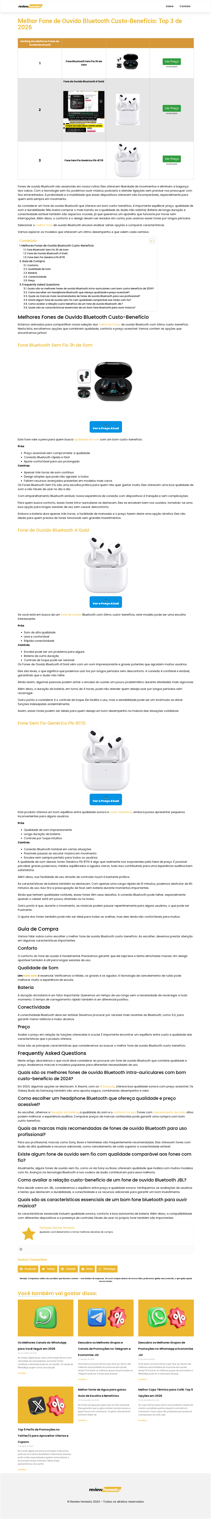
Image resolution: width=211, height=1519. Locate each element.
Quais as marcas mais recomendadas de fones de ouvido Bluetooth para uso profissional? (84, 296)
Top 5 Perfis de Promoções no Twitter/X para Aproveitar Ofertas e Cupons (43, 1436)
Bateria (32, 273)
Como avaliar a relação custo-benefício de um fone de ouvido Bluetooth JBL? (75, 303)
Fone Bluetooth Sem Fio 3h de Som (48, 249)
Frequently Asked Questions (40, 284)
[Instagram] (20, 1249)
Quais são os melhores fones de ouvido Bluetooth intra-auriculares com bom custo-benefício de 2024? (90, 288)
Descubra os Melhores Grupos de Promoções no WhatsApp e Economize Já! (165, 1349)
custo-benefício (121, 812)
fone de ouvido (71, 615)
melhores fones (109, 324)
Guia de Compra (33, 261)
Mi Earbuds (107, 1086)
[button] (28, 1269)
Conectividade (37, 276)
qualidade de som (86, 439)
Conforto (32, 265)
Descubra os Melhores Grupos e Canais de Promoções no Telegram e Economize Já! (104, 1349)
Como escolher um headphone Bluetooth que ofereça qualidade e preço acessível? (79, 292)
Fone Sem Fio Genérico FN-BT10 (46, 257)
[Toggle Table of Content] (150, 241)
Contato (185, 6)
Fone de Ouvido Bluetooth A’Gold (47, 253)
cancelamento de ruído (169, 1112)
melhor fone (44, 225)
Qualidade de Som (39, 269)
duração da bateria (64, 1112)
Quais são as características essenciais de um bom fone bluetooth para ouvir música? (81, 307)
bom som (30, 976)
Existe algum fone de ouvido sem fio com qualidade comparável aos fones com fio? (79, 300)
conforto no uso (124, 1112)
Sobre (169, 6)
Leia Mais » (22, 1373)
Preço (31, 280)
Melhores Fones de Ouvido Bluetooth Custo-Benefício (57, 245)
